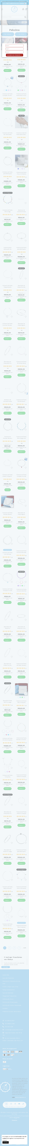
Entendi (5, 1142)
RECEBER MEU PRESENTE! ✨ (14, 55)
